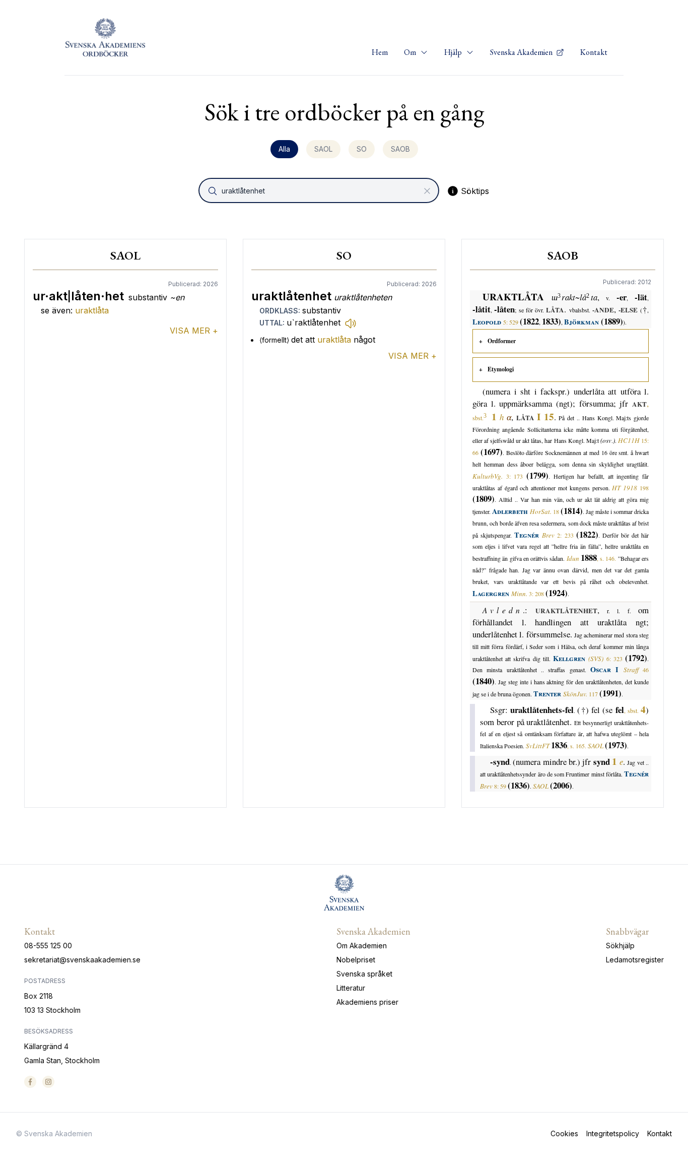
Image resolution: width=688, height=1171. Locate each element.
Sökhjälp (620, 945)
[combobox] (320, 190)
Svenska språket (364, 973)
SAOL (323, 149)
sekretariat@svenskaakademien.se (82, 959)
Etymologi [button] (501, 369)
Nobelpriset (355, 959)
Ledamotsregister (635, 959)
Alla (284, 149)
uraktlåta (92, 310)
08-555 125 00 (48, 945)
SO (362, 149)
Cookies (564, 1133)
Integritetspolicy (612, 1133)
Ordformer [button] (502, 341)
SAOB (400, 149)
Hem (380, 52)
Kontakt (593, 52)
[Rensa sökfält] (427, 191)
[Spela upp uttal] (351, 323)
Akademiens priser (367, 1002)
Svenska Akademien (522, 52)
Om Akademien (361, 945)
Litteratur (350, 988)
